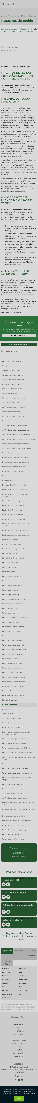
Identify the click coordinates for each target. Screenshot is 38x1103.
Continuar (19, 1098)
